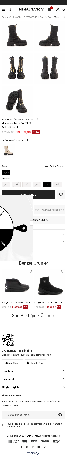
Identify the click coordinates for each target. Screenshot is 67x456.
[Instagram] (33, 447)
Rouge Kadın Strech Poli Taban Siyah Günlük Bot (49, 302)
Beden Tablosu (57, 166)
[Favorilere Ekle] (61, 194)
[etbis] (8, 340)
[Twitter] (27, 447)
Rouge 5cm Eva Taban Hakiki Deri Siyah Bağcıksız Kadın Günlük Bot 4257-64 (17, 302)
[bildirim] (49, 9)
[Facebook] (21, 447)
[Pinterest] (45, 447)
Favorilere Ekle (30, 271)
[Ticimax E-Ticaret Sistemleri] (33, 453)
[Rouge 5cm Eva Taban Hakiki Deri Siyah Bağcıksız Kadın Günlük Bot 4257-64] (17, 284)
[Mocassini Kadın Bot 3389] (8, 151)
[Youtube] (38, 447)
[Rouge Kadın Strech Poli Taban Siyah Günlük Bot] (49, 284)
